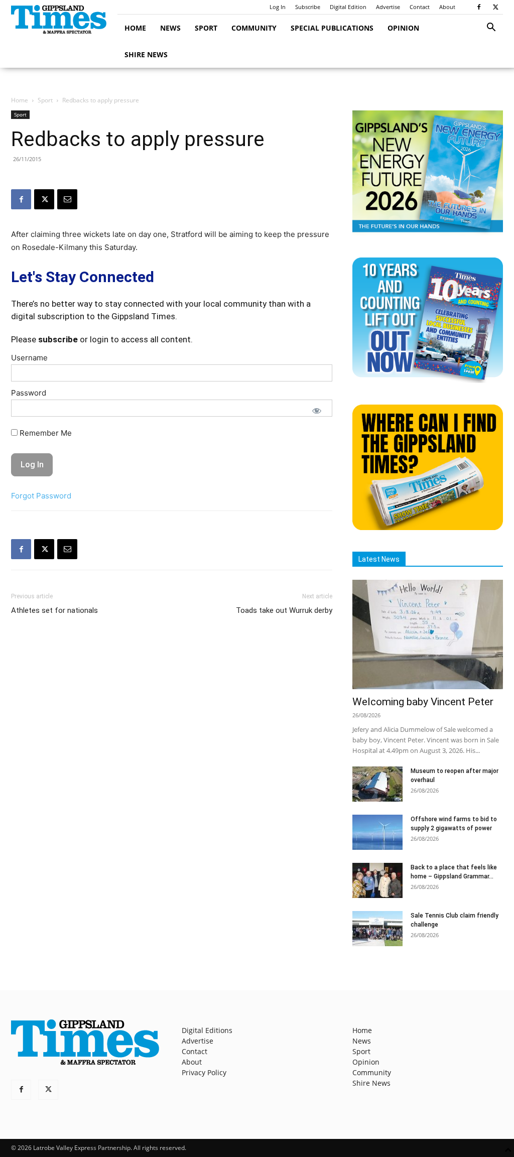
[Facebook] (478, 7)
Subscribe (307, 7)
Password (28, 393)
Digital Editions (207, 1030)
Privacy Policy (204, 1072)
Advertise (388, 7)
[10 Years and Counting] (427, 380)
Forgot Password (41, 495)
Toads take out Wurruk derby (284, 610)
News (170, 28)
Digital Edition (348, 7)
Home (135, 28)
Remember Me (45, 433)
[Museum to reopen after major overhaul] (377, 784)
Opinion (403, 28)
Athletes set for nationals (54, 610)
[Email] (67, 199)
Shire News (146, 54)
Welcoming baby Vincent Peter (422, 702)
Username (29, 357)
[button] (491, 28)
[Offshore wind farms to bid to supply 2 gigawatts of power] (377, 832)
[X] (495, 7)
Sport (206, 28)
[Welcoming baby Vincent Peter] (427, 634)
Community (254, 28)
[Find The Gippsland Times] (427, 527)
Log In (278, 7)
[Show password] (316, 411)
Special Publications (332, 28)
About (447, 7)
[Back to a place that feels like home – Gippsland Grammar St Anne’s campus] (377, 880)
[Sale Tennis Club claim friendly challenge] (377, 928)
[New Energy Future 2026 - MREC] (427, 233)
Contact (420, 7)
